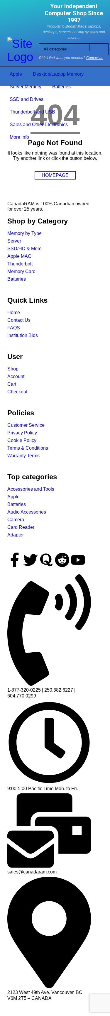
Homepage (55, 175)
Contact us (94, 58)
